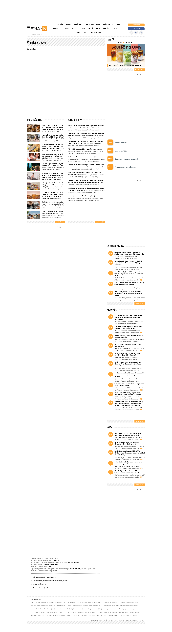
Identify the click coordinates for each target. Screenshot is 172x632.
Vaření (74, 28)
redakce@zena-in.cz (73, 562)
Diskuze (115, 28)
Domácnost (78, 24)
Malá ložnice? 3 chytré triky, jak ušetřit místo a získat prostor (121, 615)
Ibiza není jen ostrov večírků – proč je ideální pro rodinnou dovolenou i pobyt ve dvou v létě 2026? (48, 605)
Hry (85, 32)
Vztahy (82, 28)
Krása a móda (108, 24)
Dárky (68, 24)
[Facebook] (141, 32)
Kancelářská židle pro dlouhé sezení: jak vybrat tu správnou (85, 612)
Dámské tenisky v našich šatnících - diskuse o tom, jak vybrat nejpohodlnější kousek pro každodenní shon (85, 605)
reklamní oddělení (74, 569)
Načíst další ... (60, 222)
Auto (98, 28)
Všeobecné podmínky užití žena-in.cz (44, 577)
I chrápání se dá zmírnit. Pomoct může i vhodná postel (83, 602)
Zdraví (90, 28)
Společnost (56, 28)
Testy (66, 28)
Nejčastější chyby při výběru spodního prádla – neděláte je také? (85, 609)
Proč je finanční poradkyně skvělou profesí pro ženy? (47, 612)
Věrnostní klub (95, 32)
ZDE (58, 558)
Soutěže (106, 28)
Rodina (118, 24)
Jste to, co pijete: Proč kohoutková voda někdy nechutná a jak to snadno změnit (85, 615)
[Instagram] (136, 32)
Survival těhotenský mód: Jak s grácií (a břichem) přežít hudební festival (48, 602)
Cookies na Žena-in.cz (40, 584)
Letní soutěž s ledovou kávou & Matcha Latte (125, 65)
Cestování (59, 24)
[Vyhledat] (131, 32)
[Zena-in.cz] (38, 28)
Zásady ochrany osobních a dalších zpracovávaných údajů (50, 581)
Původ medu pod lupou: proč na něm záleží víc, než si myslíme (121, 612)
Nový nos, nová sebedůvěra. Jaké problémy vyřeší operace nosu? (121, 602)
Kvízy (123, 28)
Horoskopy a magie (93, 24)
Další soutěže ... (139, 70)
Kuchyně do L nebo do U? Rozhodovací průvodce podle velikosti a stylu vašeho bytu (121, 605)
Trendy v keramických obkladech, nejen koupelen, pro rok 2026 (121, 609)
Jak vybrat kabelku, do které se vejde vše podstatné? (47, 609)
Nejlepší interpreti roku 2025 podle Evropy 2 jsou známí (48, 615)
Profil (78, 32)
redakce (56, 560)
